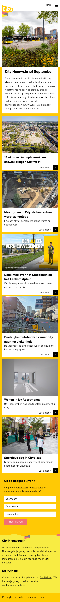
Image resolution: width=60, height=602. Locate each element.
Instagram (37, 487)
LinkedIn (22, 559)
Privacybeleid (9, 597)
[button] (52, 5)
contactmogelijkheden (14, 585)
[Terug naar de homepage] (7, 11)
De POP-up (46, 577)
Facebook (22, 487)
